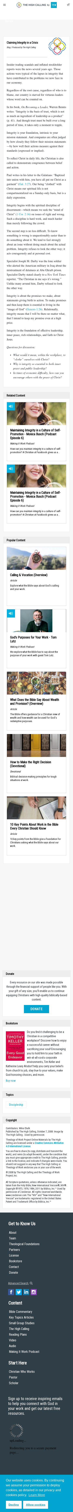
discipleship (16, 1104)
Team (12, 1238)
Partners (14, 1250)
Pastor (13, 1377)
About (9, 13)
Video (12, 1340)
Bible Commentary (20, 1312)
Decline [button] (14, 1504)
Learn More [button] (37, 1495)
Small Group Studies (21, 1323)
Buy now (11, 1080)
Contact (14, 1267)
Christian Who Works (22, 1372)
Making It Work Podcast (24, 1352)
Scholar (13, 1383)
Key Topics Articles (21, 1317)
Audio (12, 1346)
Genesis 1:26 (34, 309)
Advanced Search (18, 1283)
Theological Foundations (24, 1244)
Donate (9, 21)
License (14, 1255)
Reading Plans (18, 1334)
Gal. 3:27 (24, 184)
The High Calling (19, 1329)
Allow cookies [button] (35, 1504)
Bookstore (15, 1261)
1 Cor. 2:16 (23, 214)
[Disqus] (36, 918)
